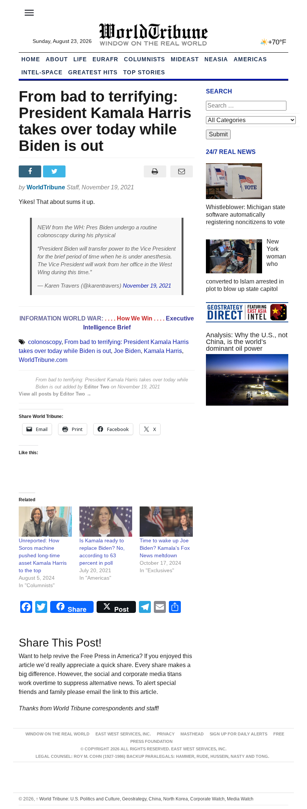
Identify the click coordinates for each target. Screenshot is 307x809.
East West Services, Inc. (123, 734)
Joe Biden (127, 351)
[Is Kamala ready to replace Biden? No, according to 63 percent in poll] (106, 521)
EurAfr (105, 59)
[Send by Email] (181, 171)
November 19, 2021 (147, 285)
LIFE (80, 59)
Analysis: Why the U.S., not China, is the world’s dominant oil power (247, 341)
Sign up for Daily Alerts (238, 734)
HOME (30, 59)
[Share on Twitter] (55, 171)
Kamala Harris (163, 351)
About (57, 59)
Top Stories (144, 72)
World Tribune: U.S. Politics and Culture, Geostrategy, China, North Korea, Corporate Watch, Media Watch (144, 799)
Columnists (144, 59)
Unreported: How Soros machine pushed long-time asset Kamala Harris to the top (43, 555)
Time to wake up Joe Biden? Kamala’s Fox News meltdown (165, 547)
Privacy (165, 734)
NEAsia (216, 59)
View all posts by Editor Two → (55, 394)
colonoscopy (44, 342)
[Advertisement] (247, 467)
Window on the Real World (57, 734)
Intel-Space (42, 72)
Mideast (185, 59)
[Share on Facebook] (31, 171)
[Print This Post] (155, 171)
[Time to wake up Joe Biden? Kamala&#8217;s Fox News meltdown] (166, 521)
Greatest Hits (93, 72)
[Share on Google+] (80, 171)
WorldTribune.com (43, 360)
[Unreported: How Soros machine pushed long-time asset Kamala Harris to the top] (45, 521)
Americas (250, 59)
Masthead (192, 734)
